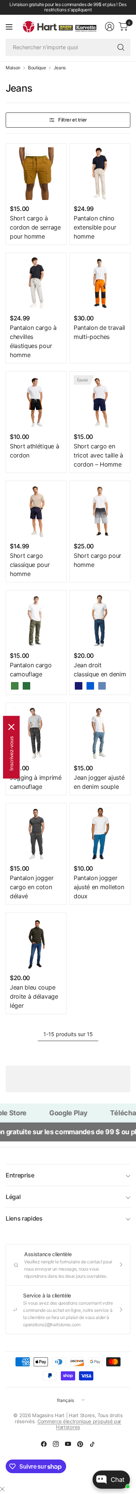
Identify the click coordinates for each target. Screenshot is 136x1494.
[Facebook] (44, 1444)
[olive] (26, 686)
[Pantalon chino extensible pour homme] (100, 173)
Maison (13, 68)
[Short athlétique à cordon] (36, 401)
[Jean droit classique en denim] (100, 620)
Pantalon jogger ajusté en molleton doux (99, 887)
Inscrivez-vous (11, 753)
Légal (13, 1197)
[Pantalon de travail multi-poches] (100, 283)
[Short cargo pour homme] (100, 511)
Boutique (37, 68)
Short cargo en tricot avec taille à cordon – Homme (98, 455)
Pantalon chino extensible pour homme (95, 227)
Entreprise (20, 1175)
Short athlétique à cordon (34, 450)
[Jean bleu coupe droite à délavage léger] (36, 942)
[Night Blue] (78, 686)
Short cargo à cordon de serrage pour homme (35, 227)
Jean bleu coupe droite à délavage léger (34, 996)
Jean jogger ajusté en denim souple (99, 782)
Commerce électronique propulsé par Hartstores (79, 1424)
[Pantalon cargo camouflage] (36, 620)
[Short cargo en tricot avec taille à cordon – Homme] (100, 401)
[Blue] (90, 686)
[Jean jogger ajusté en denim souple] (100, 733)
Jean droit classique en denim (100, 669)
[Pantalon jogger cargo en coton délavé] (36, 833)
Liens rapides (24, 1218)
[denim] (102, 686)
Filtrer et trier (72, 120)
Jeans (60, 68)
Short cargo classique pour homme (30, 565)
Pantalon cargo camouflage (31, 669)
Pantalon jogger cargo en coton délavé (31, 887)
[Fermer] (2, 1489)
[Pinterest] (80, 1444)
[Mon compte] (109, 26)
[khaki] (15, 686)
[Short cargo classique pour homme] (36, 511)
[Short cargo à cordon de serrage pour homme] (36, 173)
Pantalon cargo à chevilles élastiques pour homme (33, 341)
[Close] (11, 727)
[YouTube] (68, 1444)
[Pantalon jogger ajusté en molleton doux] (100, 833)
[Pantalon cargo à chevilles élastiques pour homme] (36, 283)
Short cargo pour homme (97, 560)
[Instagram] (56, 1444)
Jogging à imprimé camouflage (36, 782)
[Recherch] (120, 47)
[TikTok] (92, 1444)
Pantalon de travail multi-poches (99, 332)
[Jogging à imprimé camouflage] (36, 733)
